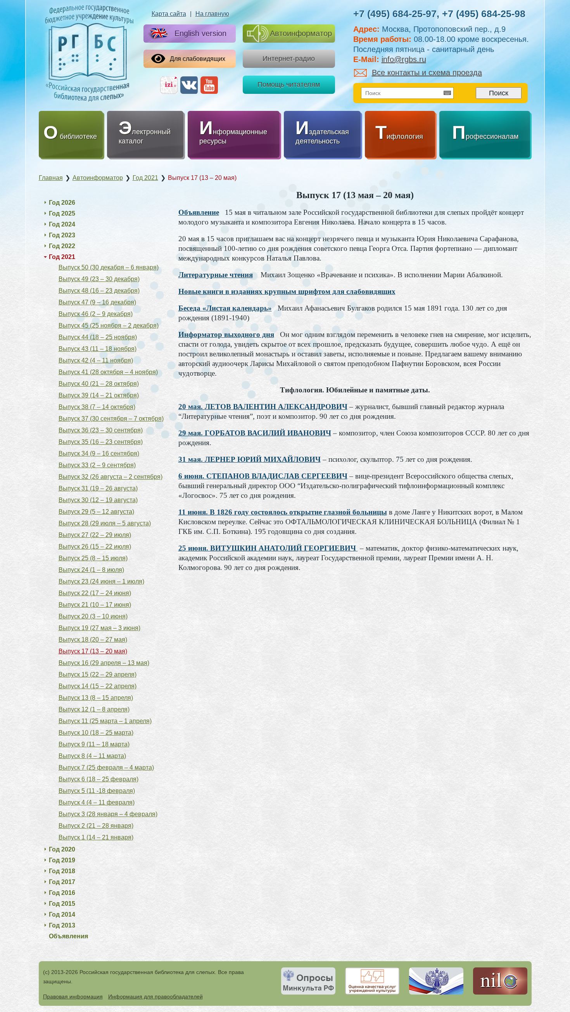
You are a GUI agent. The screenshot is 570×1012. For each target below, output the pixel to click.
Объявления (68, 936)
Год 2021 (62, 257)
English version (200, 33)
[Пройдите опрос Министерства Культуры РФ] (308, 981)
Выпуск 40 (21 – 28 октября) (99, 383)
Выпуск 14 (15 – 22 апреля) (97, 686)
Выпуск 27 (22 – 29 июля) (95, 535)
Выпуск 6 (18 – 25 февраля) (98, 779)
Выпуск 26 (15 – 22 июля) (95, 546)
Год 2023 (62, 235)
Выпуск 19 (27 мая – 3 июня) (99, 628)
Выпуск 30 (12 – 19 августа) (98, 500)
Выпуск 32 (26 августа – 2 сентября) (110, 476)
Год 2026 (62, 202)
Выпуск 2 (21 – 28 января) (96, 825)
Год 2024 (62, 224)
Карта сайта (169, 13)
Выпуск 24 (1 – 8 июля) (91, 569)
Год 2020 (62, 849)
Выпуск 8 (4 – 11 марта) (92, 756)
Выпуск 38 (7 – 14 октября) (97, 407)
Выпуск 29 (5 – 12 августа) (96, 511)
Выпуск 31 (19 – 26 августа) (98, 488)
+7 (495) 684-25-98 (483, 13)
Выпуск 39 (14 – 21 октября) (99, 395)
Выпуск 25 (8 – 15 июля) (93, 558)
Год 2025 (62, 213)
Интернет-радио (289, 58)
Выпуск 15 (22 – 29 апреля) (97, 674)
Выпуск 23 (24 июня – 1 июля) (101, 581)
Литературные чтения (215, 275)
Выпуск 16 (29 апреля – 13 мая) (104, 663)
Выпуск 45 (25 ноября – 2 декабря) (109, 325)
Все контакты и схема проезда (427, 72)
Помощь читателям (288, 84)
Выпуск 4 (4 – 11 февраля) (97, 802)
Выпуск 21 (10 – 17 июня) (95, 604)
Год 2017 (62, 882)
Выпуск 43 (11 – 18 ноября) (97, 348)
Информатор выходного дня (226, 334)
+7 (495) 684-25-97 (395, 13)
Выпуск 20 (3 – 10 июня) (93, 616)
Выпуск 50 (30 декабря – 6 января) (109, 267)
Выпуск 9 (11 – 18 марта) (94, 744)
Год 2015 (62, 903)
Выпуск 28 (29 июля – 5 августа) (105, 523)
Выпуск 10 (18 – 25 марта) (96, 732)
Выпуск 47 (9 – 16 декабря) (97, 302)
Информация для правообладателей (155, 996)
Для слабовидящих (197, 58)
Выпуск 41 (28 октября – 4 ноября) (108, 372)
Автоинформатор (301, 33)
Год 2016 (62, 892)
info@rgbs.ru (404, 59)
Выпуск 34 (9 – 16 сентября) (99, 453)
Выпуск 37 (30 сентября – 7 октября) (111, 418)
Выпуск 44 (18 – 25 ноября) (98, 337)
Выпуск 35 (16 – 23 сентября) (101, 442)
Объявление (198, 212)
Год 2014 (62, 914)
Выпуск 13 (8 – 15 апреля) (96, 697)
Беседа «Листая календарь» (225, 308)
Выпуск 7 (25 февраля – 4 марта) (106, 767)
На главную (212, 13)
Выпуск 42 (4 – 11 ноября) (96, 360)
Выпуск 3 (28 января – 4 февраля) (108, 814)
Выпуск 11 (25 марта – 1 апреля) (105, 721)
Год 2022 (62, 246)
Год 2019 (62, 860)
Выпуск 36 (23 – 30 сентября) (101, 430)
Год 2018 (62, 871)
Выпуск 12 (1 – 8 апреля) (94, 709)
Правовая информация (73, 996)
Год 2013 (62, 925)
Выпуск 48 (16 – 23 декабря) (99, 290)
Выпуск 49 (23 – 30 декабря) (99, 279)
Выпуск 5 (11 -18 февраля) (97, 790)
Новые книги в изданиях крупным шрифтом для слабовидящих (287, 291)
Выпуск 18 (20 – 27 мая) (93, 639)
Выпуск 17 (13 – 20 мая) (93, 651)
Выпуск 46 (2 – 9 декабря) (96, 314)
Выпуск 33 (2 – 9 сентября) (97, 465)
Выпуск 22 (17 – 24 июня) (95, 593)
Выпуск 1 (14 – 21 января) (96, 837)
